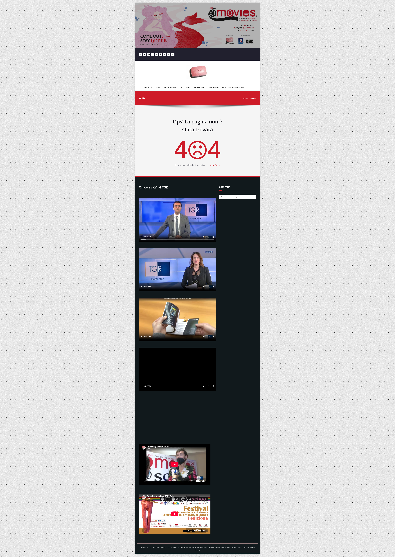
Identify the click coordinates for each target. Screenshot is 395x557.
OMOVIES (147, 87)
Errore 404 (252, 98)
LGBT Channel (185, 87)
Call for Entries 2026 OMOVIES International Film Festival (226, 87)
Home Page (214, 165)
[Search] (250, 87)
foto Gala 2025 (199, 87)
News (158, 87)
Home (244, 98)
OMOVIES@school (170, 87)
